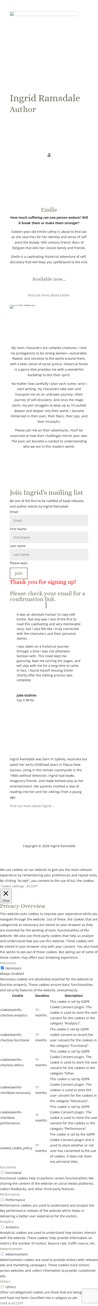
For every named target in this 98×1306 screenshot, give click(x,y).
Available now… (49, 279)
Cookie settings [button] (12, 886)
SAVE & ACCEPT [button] (11, 1303)
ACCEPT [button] (32, 886)
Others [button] (5, 1281)
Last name (18, 546)
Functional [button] (8, 1167)
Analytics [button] (7, 1221)
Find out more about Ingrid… (32, 806)
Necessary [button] (8, 963)
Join (19, 573)
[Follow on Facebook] (13, 126)
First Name (18, 529)
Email (14, 512)
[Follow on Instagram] (22, 126)
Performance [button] (10, 1194)
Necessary (13, 968)
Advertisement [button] (11, 1249)
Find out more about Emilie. (49, 295)
